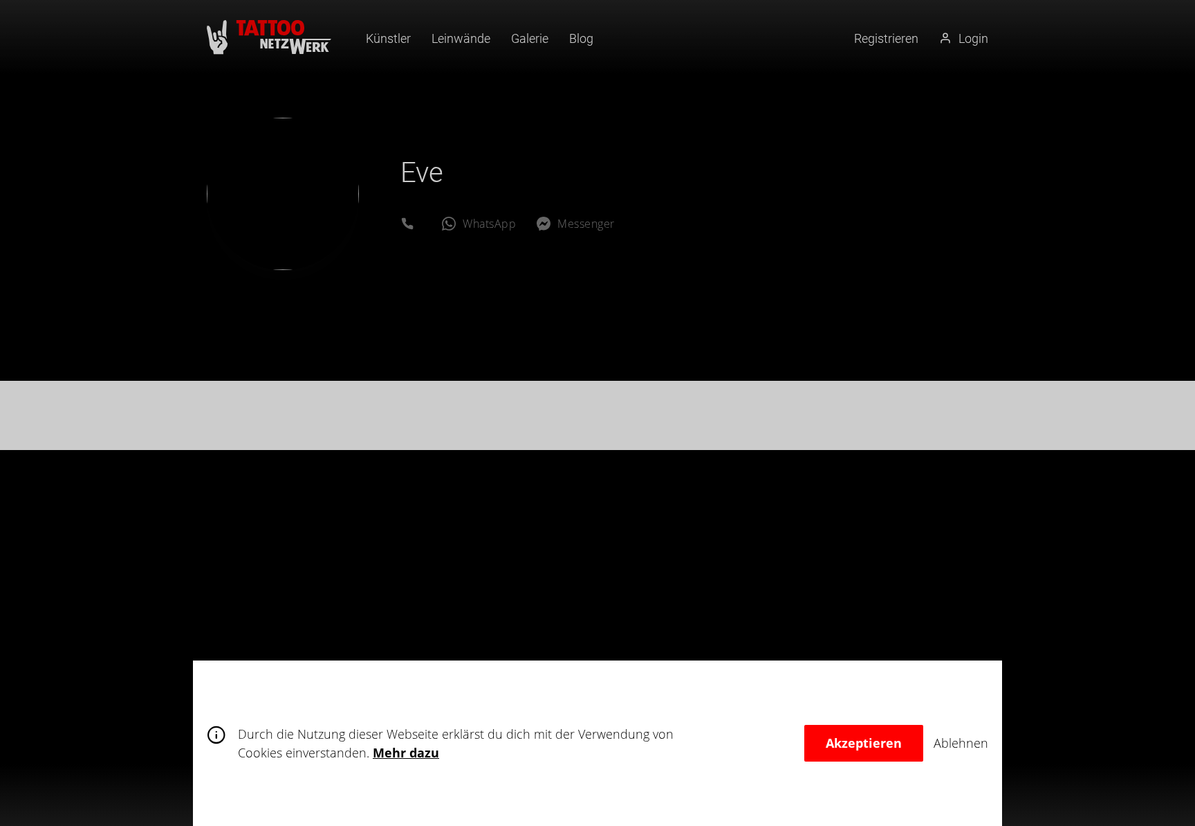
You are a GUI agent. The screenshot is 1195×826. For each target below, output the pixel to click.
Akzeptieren (864, 743)
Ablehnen (961, 743)
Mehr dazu (406, 752)
